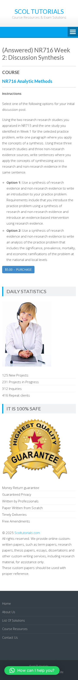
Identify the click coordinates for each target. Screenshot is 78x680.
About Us (8, 612)
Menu (73, 32)
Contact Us (10, 637)
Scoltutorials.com (27, 532)
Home (6, 603)
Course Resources (15, 629)
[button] (32, 670)
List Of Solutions (13, 620)
